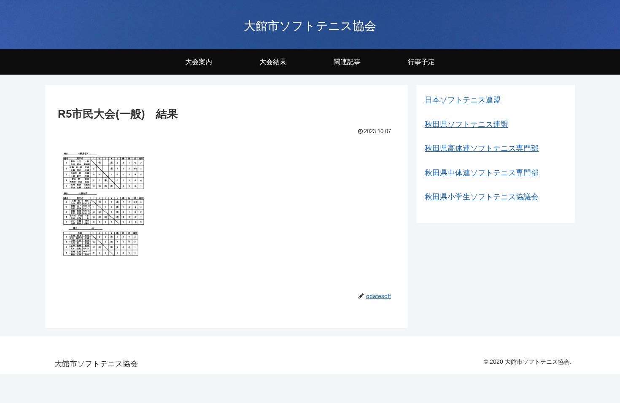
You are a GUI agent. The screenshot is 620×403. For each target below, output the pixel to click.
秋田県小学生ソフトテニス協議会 (482, 197)
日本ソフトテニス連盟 (463, 100)
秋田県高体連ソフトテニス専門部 (482, 148)
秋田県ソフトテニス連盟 (466, 124)
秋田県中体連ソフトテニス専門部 (482, 173)
